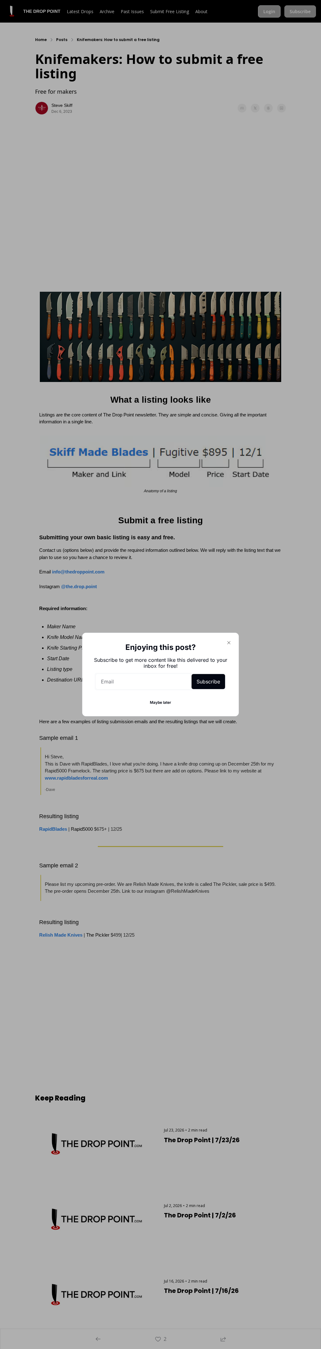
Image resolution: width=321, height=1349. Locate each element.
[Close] (228, 642)
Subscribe (208, 681)
